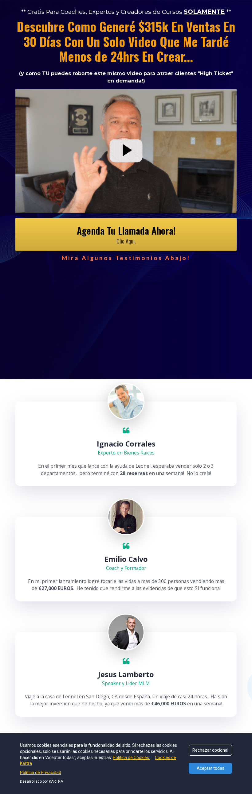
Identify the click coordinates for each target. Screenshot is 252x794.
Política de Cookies (131, 757)
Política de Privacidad (40, 772)
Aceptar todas (210, 768)
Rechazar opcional (210, 750)
